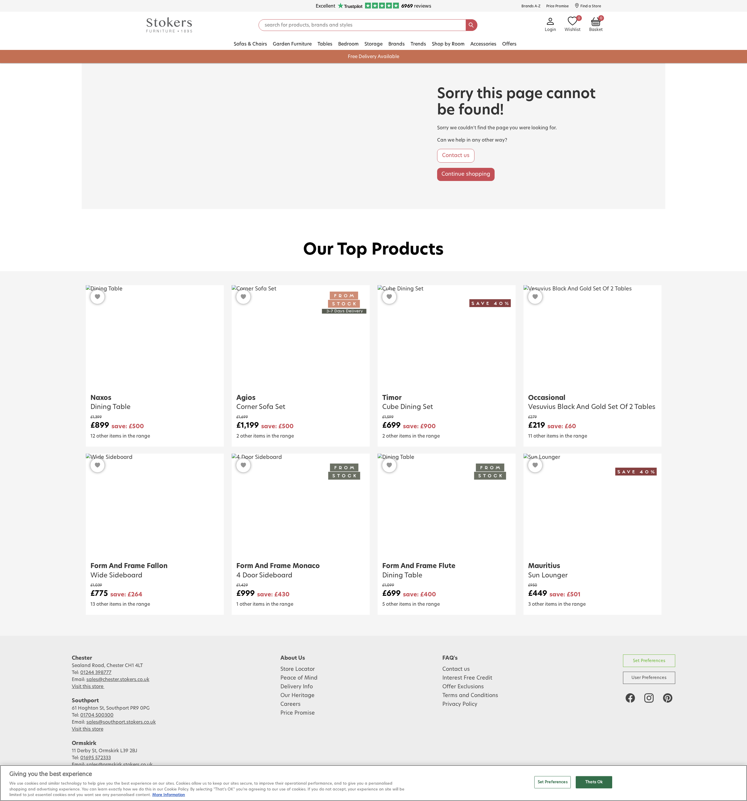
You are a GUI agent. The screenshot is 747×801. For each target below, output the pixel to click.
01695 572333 (95, 757)
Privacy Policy (459, 704)
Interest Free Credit (467, 678)
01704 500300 (97, 715)
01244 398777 (95, 672)
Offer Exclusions (463, 686)
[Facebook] (630, 698)
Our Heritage (297, 695)
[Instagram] (649, 698)
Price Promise (297, 713)
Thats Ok (594, 782)
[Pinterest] (667, 698)
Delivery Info (296, 686)
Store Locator (297, 669)
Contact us (456, 155)
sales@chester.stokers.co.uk (117, 679)
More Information (168, 795)
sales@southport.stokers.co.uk (121, 722)
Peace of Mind (298, 678)
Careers (290, 704)
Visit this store (88, 686)
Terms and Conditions (470, 695)
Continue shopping (465, 174)
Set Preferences (649, 661)
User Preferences (648, 677)
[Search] (471, 25)
